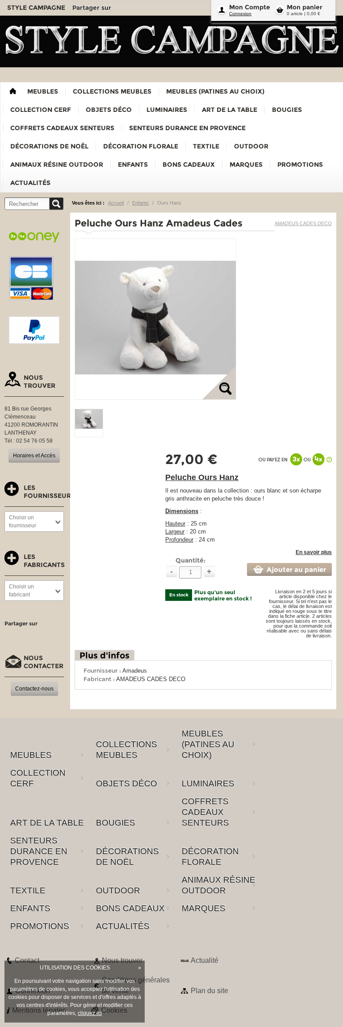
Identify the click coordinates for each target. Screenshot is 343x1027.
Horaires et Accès (34, 455)
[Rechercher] (56, 203)
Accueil (116, 202)
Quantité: (190, 560)
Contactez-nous (34, 689)
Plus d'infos (104, 655)
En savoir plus (314, 552)
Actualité (204, 960)
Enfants (140, 202)
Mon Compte (249, 7)
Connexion (240, 13)
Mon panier (304, 7)
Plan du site (209, 990)
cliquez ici (90, 1013)
